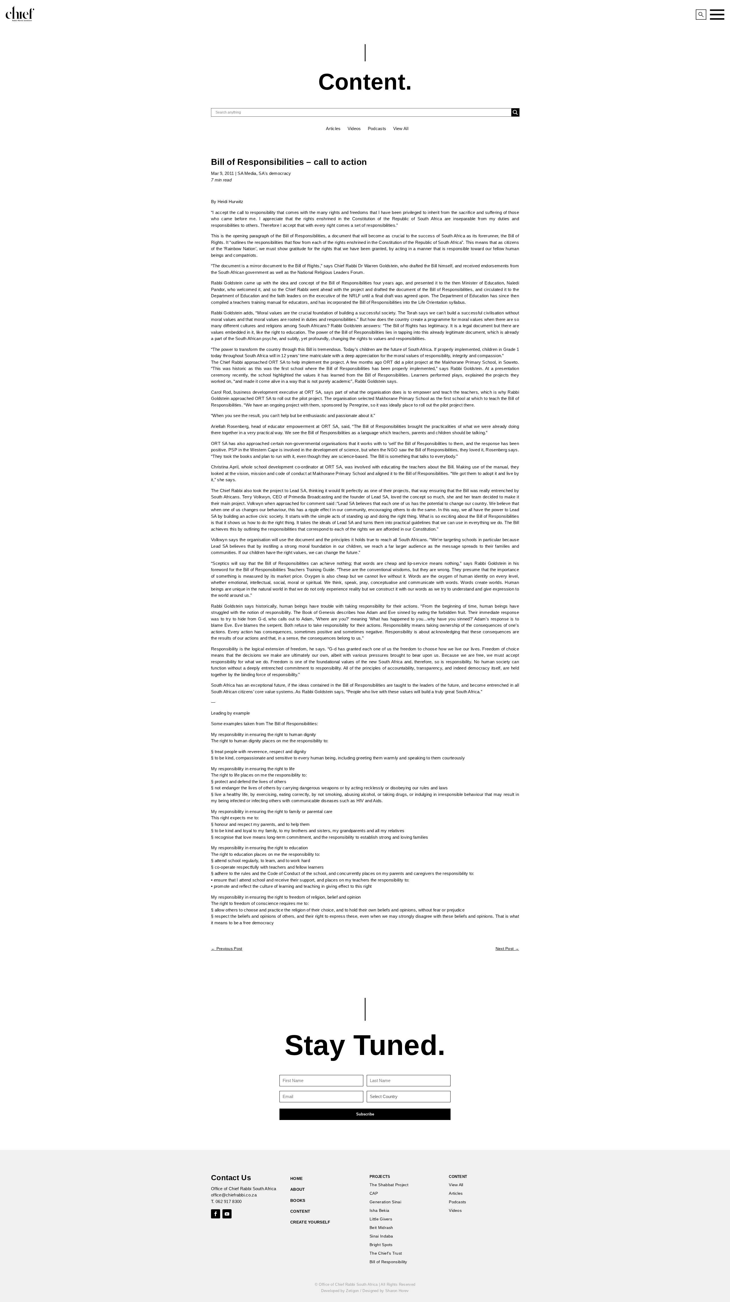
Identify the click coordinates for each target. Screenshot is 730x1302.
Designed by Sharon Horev (385, 1291)
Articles (333, 128)
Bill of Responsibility (388, 1262)
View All (400, 128)
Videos (354, 128)
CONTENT (300, 1211)
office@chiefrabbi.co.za (234, 1194)
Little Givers (381, 1219)
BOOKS (297, 1200)
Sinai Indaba (381, 1236)
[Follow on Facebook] (215, 1213)
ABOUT (297, 1189)
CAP (374, 1193)
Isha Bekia (379, 1210)
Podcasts (377, 128)
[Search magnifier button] (515, 112)
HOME (296, 1178)
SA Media (247, 173)
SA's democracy (275, 173)
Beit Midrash (381, 1228)
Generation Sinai (385, 1202)
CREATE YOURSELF (310, 1222)
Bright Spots (381, 1245)
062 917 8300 (229, 1201)
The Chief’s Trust (386, 1253)
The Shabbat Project (389, 1185)
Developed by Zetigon (340, 1291)
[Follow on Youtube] (227, 1213)
